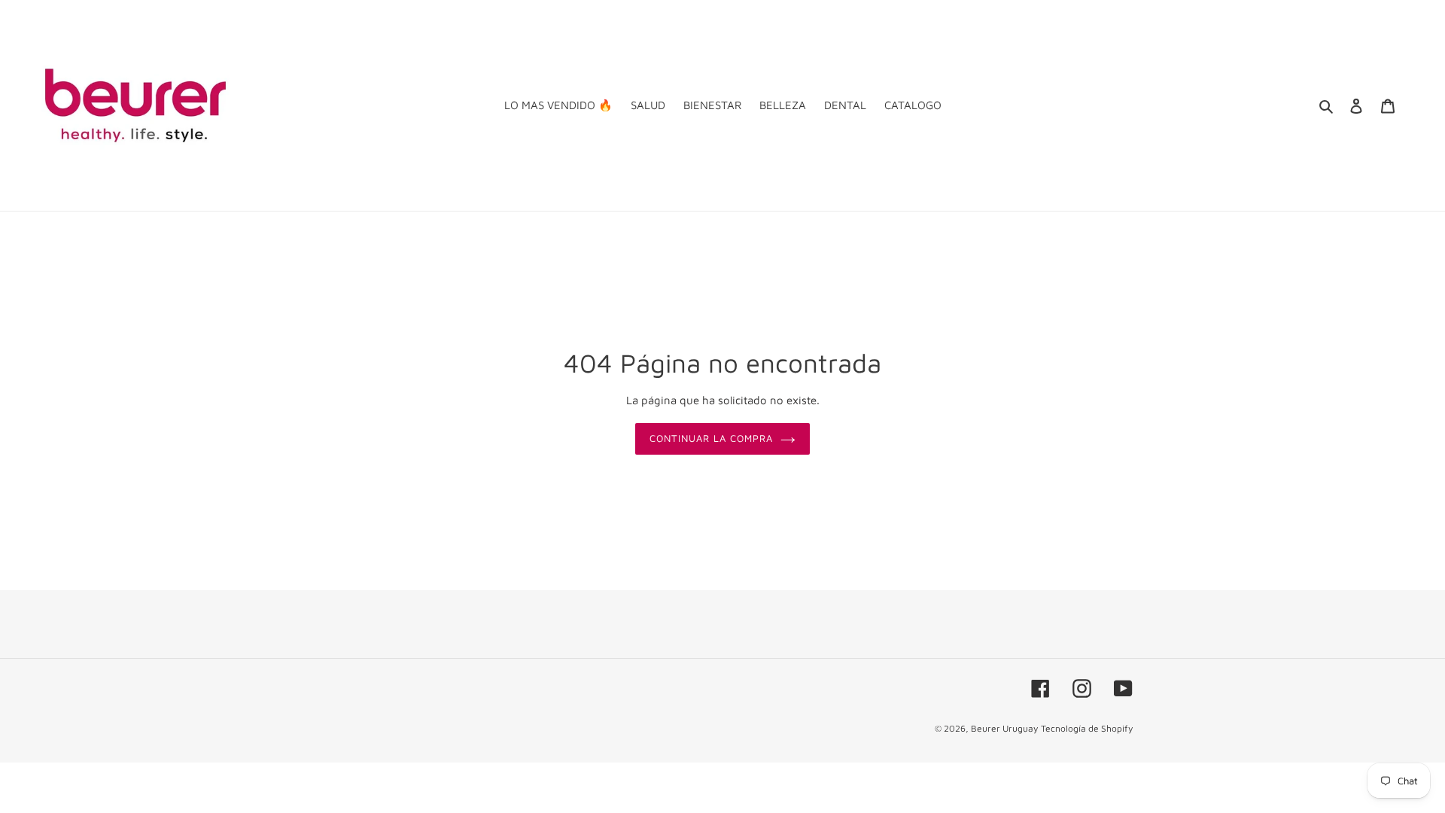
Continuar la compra (711, 438)
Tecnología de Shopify (1087, 728)
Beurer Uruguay (1004, 728)
